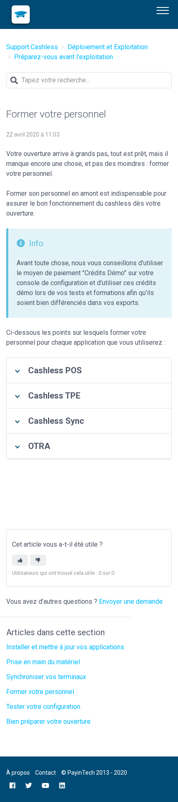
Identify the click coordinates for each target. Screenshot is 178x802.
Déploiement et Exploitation (107, 47)
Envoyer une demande (131, 601)
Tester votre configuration (43, 707)
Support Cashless (32, 47)
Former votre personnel (40, 692)
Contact (45, 772)
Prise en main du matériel (43, 662)
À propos (18, 772)
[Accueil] (20, 14)
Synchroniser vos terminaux (46, 677)
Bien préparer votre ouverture (48, 721)
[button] (162, 9)
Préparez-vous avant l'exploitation (63, 57)
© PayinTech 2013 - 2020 (94, 772)
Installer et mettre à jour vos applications (65, 647)
